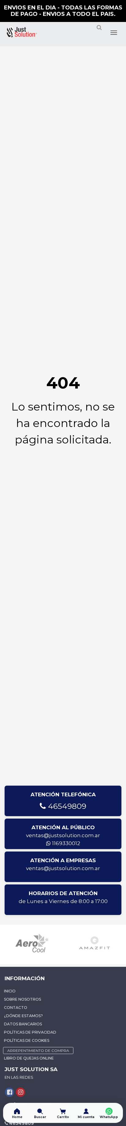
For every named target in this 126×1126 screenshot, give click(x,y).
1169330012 (65, 843)
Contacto (15, 1007)
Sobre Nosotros (22, 999)
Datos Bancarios (23, 1024)
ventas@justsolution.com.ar (63, 835)
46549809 (66, 806)
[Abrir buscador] (99, 30)
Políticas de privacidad (30, 1032)
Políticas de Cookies (26, 1040)
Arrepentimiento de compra (38, 1050)
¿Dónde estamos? (23, 1015)
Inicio (10, 991)
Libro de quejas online (29, 1058)
